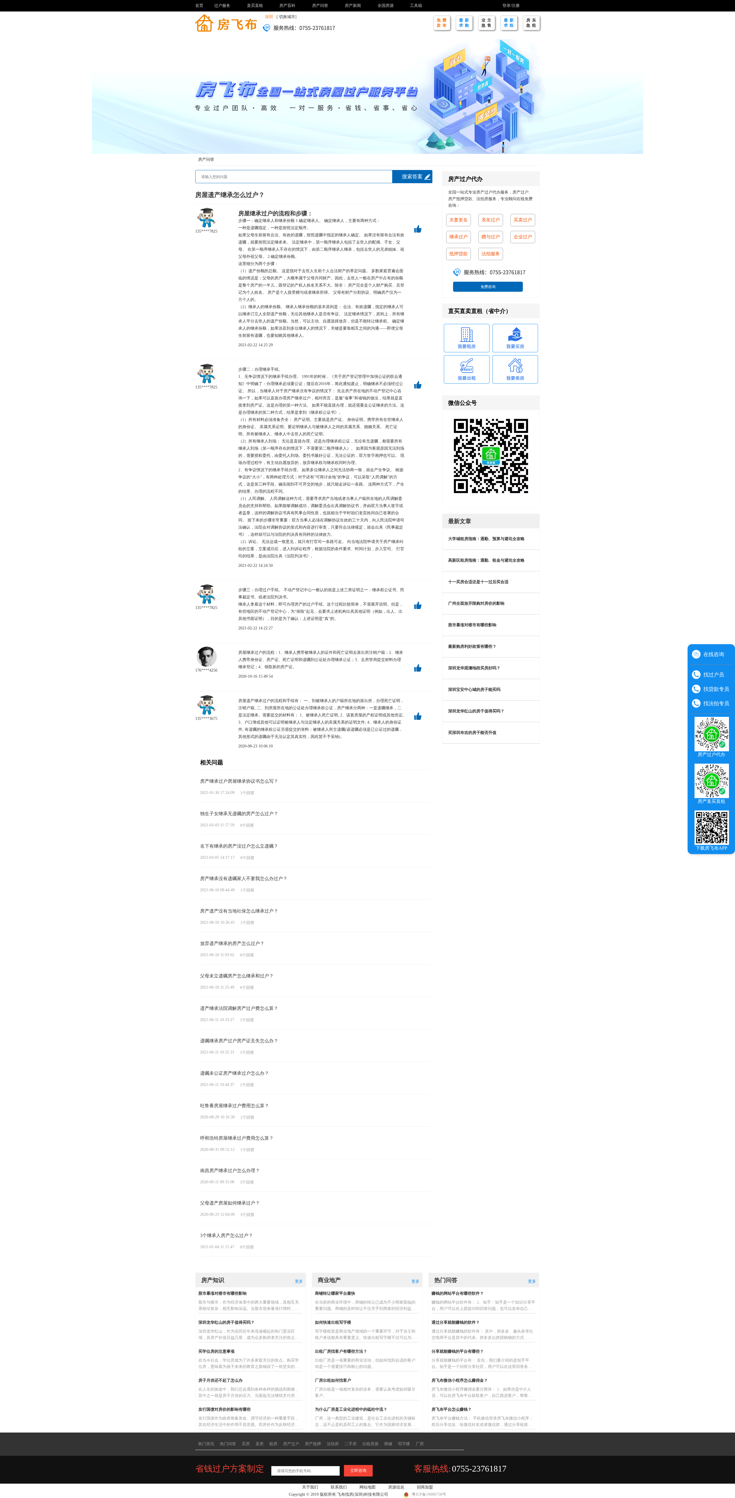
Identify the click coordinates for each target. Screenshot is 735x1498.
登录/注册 (511, 5)
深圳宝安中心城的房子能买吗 (474, 689)
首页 (199, 5)
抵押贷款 (458, 253)
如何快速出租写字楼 (333, 1322)
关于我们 (310, 1487)
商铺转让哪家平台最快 (335, 1293)
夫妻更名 (458, 219)
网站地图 (367, 1487)
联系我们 (339, 1487)
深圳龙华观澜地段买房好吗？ (474, 668)
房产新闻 (353, 5)
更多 (299, 1281)
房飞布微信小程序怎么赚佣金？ (460, 1380)
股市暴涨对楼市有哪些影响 (472, 625)
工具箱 (416, 5)
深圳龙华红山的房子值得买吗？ (476, 711)
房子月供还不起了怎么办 (220, 1380)
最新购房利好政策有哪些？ (472, 646)
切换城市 (287, 17)
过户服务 (222, 5)
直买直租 (255, 5)
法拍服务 (490, 253)
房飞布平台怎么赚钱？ (452, 1409)
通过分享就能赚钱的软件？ (456, 1322)
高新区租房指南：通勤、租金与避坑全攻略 (486, 560)
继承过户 (261, 213)
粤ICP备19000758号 (429, 1494)
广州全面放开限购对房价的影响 (476, 603)
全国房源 (386, 5)
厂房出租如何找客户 (333, 1380)
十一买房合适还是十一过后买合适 (478, 582)
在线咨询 (713, 654)
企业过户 (523, 236)
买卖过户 (523, 219)
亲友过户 (490, 219)
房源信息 (396, 1487)
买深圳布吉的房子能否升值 (472, 732)
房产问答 (320, 5)
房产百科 (287, 5)
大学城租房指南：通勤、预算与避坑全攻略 (486, 539)
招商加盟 (425, 1487)
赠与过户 (490, 236)
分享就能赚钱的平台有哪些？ (458, 1351)
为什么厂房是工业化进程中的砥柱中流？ (351, 1409)
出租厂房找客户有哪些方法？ (341, 1351)
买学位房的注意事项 (216, 1351)
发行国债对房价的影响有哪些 (224, 1409)
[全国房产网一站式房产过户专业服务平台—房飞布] (226, 22)
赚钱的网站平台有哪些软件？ (458, 1293)
